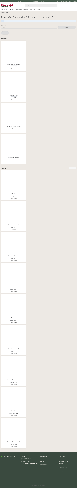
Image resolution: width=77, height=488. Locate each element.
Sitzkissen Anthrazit (13, 410)
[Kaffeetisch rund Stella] (13, 336)
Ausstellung (32, 9)
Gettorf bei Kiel (21, 1)
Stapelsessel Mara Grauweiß (13, 441)
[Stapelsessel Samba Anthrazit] (13, 114)
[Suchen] (55, 5)
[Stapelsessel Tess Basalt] (13, 145)
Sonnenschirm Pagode (13, 224)
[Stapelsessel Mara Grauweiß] (13, 429)
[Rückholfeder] (13, 181)
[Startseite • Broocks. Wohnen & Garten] (7, 5)
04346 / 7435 (26, 461)
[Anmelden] (71, 5)
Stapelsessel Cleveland (13, 255)
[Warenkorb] (74, 5)
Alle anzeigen (72, 168)
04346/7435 (3, 1)
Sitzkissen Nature (14, 317)
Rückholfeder (13, 193)
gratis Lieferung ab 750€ (38, 1)
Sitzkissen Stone (14, 95)
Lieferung (39, 9)
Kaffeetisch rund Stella (13, 348)
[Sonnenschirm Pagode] (13, 212)
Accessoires (19, 9)
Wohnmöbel (11, 9)
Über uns (25, 9)
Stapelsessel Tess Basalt (13, 157)
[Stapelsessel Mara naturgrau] (13, 52)
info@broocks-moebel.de (30, 463)
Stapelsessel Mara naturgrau (13, 64)
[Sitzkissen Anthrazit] (13, 398)
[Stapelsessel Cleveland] (13, 243)
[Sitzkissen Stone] (13, 83)
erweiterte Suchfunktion (22, 21)
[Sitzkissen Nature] (13, 305)
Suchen (67, 27)
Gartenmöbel (4, 9)
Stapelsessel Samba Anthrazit (14, 126)
